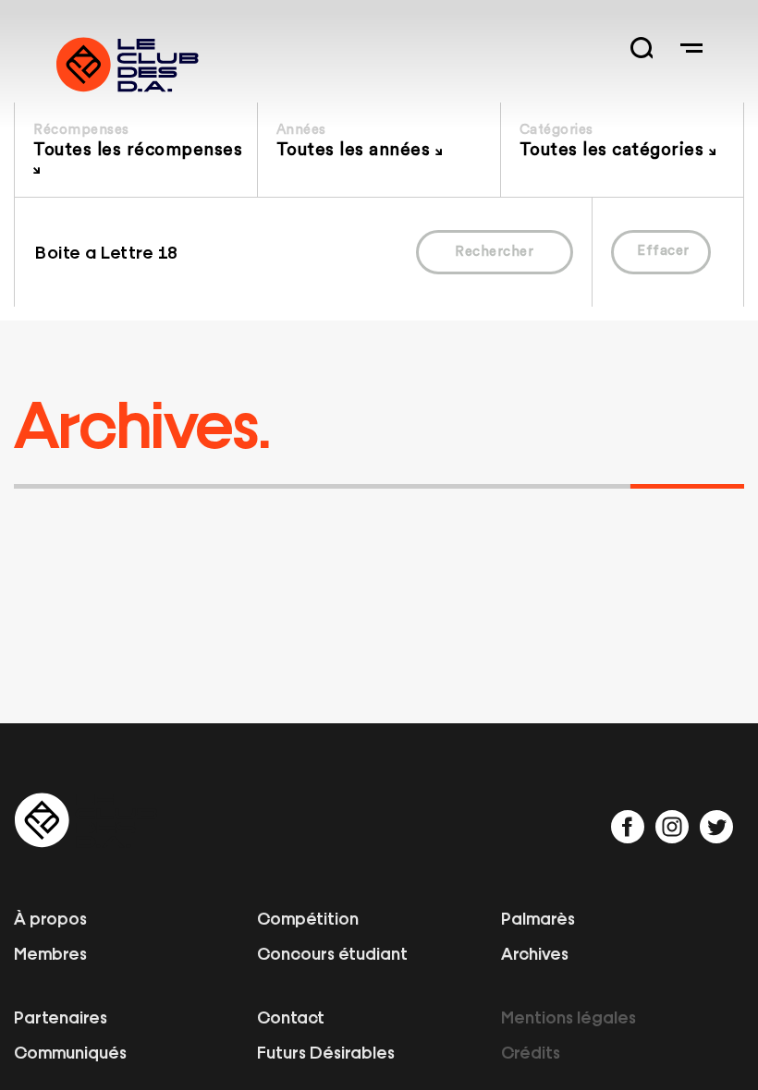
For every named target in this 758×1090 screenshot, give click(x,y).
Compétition (308, 917)
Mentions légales (568, 1016)
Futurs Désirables (326, 1051)
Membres (50, 952)
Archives (534, 952)
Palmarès (538, 917)
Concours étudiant (332, 952)
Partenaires (60, 1016)
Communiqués (70, 1051)
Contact (290, 1016)
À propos (50, 917)
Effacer (663, 251)
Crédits (530, 1051)
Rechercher (494, 252)
